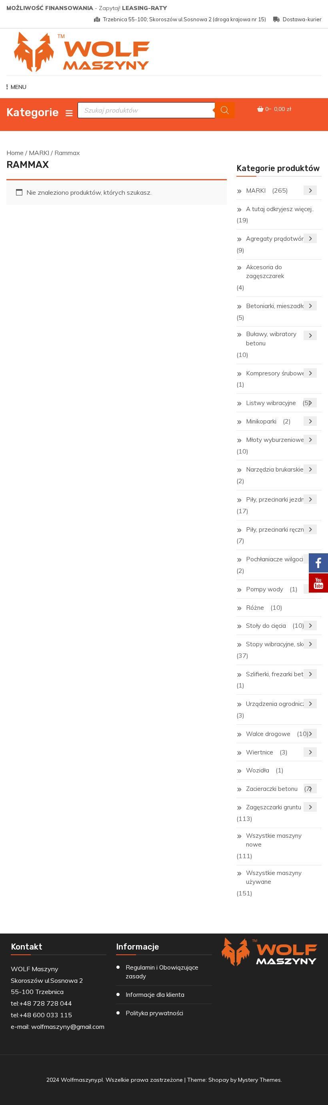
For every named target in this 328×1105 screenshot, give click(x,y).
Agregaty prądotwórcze (279, 238)
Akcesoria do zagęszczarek (265, 271)
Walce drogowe (268, 734)
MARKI (39, 153)
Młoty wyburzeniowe (275, 440)
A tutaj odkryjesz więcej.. (280, 209)
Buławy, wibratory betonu (271, 338)
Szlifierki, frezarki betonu (280, 674)
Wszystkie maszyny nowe (274, 840)
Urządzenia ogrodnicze (277, 704)
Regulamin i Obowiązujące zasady (162, 972)
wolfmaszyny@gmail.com (67, 1026)
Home (15, 153)
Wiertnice (259, 752)
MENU (18, 87)
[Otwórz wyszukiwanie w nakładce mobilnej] (156, 110)
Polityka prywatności (154, 1013)
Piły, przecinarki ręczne (277, 529)
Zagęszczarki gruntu (273, 807)
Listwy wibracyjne (271, 403)
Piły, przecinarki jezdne (277, 499)
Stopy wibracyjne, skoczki (281, 644)
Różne (255, 607)
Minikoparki (261, 421)
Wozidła (257, 770)
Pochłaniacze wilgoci (274, 559)
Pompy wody (264, 589)
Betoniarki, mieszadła (276, 306)
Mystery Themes (259, 1079)
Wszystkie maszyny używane (274, 877)
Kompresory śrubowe (276, 373)
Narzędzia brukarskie (275, 469)
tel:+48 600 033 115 (41, 1015)
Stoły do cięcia (266, 625)
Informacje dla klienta (155, 994)
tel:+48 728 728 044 (41, 1003)
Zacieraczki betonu (272, 788)
